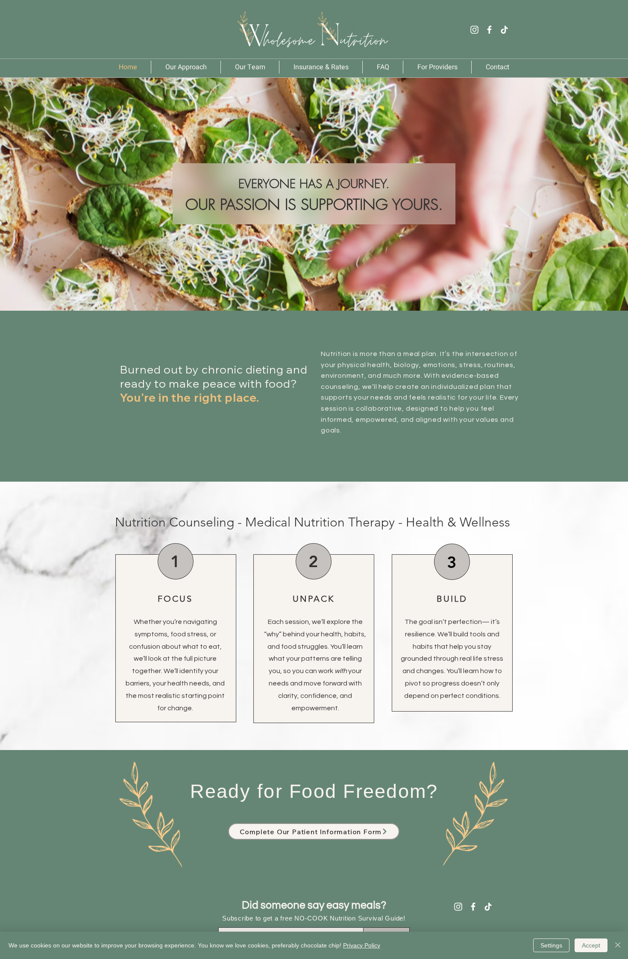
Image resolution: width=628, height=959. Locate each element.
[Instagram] (474, 29)
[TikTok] (504, 29)
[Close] (618, 945)
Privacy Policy (361, 945)
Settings (551, 945)
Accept (591, 945)
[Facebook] (489, 29)
